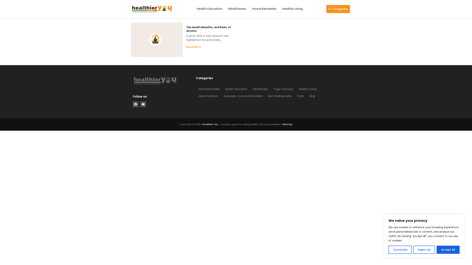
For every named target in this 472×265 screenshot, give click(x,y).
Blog (312, 96)
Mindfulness (237, 9)
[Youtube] (143, 104)
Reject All (424, 250)
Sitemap (287, 124)
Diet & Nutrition (208, 96)
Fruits (300, 96)
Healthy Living (292, 9)
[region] (424, 236)
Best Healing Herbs (280, 96)
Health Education (209, 9)
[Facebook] (135, 104)
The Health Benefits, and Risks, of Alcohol (208, 29)
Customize (400, 250)
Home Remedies (264, 9)
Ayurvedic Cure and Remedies (243, 96)
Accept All (448, 250)
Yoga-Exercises (283, 89)
